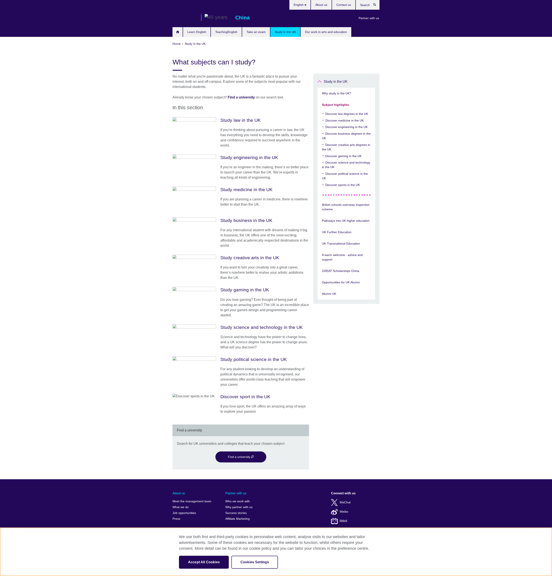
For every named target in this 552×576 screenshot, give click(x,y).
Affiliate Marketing (237, 518)
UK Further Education (336, 232)
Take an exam (256, 32)
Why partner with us (238, 507)
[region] (276, 552)
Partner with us (369, 18)
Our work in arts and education (326, 32)
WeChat (345, 502)
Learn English (196, 32)
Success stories (236, 513)
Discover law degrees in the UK (346, 114)
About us (321, 4)
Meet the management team (191, 501)
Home (177, 32)
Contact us (343, 4)
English (299, 4)
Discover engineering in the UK (346, 127)
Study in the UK (285, 32)
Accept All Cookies (204, 562)
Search (377, 5)
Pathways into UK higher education (346, 220)
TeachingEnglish (226, 32)
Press (176, 518)
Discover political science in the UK (345, 176)
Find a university (241, 97)
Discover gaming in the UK (343, 156)
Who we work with (237, 501)
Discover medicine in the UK (344, 120)
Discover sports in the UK (342, 185)
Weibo (344, 511)
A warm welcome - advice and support (342, 257)
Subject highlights (335, 104)
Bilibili (343, 521)
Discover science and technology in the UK (346, 165)
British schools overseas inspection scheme (346, 207)
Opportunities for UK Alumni (341, 282)
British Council (185, 17)
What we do (180, 507)
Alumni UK (329, 293)
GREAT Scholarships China (340, 271)
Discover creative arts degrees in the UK (346, 147)
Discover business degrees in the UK (346, 136)
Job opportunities (184, 513)
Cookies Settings (254, 562)
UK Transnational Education (341, 243)
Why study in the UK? (336, 93)
